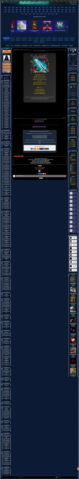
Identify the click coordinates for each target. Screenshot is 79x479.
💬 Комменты (74, 193)
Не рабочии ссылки (37, 45)
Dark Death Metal (6, 203)
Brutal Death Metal (6, 218)
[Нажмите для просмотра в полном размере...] (40, 72)
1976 (66, 7)
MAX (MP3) (73, 130)
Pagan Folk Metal (6, 289)
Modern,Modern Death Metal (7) (6, 380)
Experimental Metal (6, 102)
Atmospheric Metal (6, 132)
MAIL (34, 148)
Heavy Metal (6, 348)
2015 (70, 11)
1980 (9, 9)
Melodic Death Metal (6, 228)
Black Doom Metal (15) (6, 158)
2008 (43, 11)
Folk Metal (6, 279)
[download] (39, 123)
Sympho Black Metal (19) (6, 191)
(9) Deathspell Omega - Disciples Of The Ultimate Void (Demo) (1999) (74, 266)
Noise (6, 116)
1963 (17, 7)
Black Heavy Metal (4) (6, 161)
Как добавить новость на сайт (55, 45)
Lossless (72, 146)
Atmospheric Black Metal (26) (6, 155)
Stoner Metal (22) (6, 427)
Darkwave (6, 94)
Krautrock (6, 121)
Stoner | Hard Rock (6, 335)
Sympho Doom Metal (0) (6, 440)
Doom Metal (73, 167)
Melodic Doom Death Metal (6, 231)
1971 (47, 7)
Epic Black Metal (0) (6, 173)
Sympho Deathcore (6, 273)
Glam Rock (6, 108)
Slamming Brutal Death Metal (6, 237)
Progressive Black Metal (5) (6, 185)
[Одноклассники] (39, 165)
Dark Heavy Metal (6, 208)
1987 (36, 9)
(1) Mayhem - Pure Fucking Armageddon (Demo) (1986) (74, 238)
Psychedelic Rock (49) (6, 413)
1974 (58, 7)
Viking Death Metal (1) (6, 473)
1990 (47, 9)
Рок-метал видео (24, 45)
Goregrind (6, 318)
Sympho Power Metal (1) (6, 448)
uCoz (55, 477)
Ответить (73, 159)
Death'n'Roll (6, 96)
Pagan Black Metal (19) (6, 181)
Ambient (6, 90)
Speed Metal (6, 127)
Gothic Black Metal (6, 302)
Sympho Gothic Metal (6, 312)
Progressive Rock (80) (6, 411)
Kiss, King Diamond (74, 178)
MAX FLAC (46, 148)
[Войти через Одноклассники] (9, 72)
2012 (58, 11)
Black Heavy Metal (6, 349)
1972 (51, 7)
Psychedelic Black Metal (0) (6, 187)
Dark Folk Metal (6, 206)
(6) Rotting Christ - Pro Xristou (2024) (74, 255)
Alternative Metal (6, 85)
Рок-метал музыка (17, 45)
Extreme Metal (6, 104)
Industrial (6, 119)
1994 (62, 9)
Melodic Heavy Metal (6, 363)
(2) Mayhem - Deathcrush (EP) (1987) (74, 241)
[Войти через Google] (8, 72)
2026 (16, 49)
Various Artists (6, 82)
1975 (62, 7)
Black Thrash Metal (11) (6, 166)
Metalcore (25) (6, 369)
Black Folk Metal (6, 283)
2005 (32, 11)
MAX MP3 (41, 148)
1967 (32, 7)
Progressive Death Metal (6, 234)
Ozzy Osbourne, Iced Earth (74, 182)
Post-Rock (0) (6, 410)
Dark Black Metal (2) (6, 168)
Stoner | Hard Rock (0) (6, 430)
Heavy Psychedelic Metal (6, 360)
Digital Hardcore (6, 105)
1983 (20, 9)
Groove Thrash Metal (6, 325)
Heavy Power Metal (6, 356)
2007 (39, 11)
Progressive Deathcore (6, 269)
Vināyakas (75, 212)
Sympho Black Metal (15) (6, 437)
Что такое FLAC (64, 45)
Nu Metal (6, 122)
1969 (39, 7)
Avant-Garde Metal (6, 143)
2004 (28, 11)
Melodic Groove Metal (6, 327)
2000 (13, 11)
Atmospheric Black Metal (6, 136)
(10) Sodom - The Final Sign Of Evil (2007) (74, 270)
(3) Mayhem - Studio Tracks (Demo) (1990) (74, 245)
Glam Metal (6, 107)
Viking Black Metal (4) (6, 472)
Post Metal (6, 124)
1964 (20, 7)
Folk (6, 294)
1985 (28, 9)
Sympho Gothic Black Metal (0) (6, 193)
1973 (55, 7)
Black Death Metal (6, 216)
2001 (17, 11)
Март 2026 (73, 64)
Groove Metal (6, 323)
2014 (66, 11)
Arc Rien (75, 216)
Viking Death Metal (6, 246)
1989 (43, 9)
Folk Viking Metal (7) (6, 470)
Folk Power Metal (6, 286)
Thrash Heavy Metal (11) (6, 464)
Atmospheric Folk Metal (6, 134)
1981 (13, 9)
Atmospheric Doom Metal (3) (6, 253)
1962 (13, 7)
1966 (28, 7)
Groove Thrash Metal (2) (6, 456)
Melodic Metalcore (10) (6, 371)
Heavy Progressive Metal (6, 358)
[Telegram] (41, 165)
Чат (11, 45)
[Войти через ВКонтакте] (5, 72)
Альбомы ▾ (71, 45)
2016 (73, 11)
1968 (36, 7)
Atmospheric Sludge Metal (6, 138)
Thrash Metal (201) (6, 453)
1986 (32, 9)
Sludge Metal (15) (6, 422)
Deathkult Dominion (75, 208)
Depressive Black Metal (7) (6, 170)
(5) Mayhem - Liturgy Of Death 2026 (74, 251)
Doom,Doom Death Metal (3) (6, 258)
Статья (31, 45)
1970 (43, 7)
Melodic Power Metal (6, 396)
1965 (24, 7)
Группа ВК (73, 128)
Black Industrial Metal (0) (6, 163)
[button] (67, 27)
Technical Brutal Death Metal (6, 240)
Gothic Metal (6, 300)
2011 (55, 11)
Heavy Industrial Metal (6, 354)
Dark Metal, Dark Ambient (6, 200)
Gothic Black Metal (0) (6, 175)
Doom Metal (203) (6, 251)
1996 (70, 9)
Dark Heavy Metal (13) (6, 351)
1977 (70, 7)
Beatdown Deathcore (6, 265)
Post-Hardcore (6, 343)
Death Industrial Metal (6, 223)
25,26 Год (73, 111)
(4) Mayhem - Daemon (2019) (74, 248)
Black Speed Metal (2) (6, 165)
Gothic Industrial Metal (6, 307)
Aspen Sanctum (74, 229)
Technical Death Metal (6, 243)
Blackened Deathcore (6, 267)
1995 (66, 9)
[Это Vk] (39, 171)
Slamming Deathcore (6, 271)
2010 (51, 11)
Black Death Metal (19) (6, 156)
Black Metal (73, 77)
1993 (58, 9)
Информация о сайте (45, 45)
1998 (5, 11)
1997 (73, 9)
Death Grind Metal (6, 221)
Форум (73, 119)
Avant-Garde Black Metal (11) (6, 145)
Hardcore (6, 340)
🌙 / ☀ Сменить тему (73, 4)
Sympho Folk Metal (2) (6, 442)
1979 (5, 9)
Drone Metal (6, 99)
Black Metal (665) (6, 150)
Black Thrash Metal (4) (6, 455)
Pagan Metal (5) (6, 385)
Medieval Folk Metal (6, 288)
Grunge (6, 113)
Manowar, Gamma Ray (74, 179)
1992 (55, 9)
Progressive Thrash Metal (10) (6, 458)
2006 (36, 11)
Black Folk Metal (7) (6, 159)
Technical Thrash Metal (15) (6, 461)
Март (17, 49)
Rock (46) (6, 408)
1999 (9, 11)
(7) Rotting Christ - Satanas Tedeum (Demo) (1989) (74, 258)
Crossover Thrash (6, 93)
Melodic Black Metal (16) (6, 176)
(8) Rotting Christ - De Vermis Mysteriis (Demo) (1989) (74, 262)
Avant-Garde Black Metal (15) (6, 152)
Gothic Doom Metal (6, 305)
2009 (47, 11)
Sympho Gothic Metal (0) (6, 446)
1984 (24, 9)
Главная (7, 45)
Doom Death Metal (6, 225)
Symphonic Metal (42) (6, 435)
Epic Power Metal (6, 391)
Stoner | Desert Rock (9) (6, 414)
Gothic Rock (6, 110)
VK (31, 148)
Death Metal (73, 166)
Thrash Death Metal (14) (6, 462)
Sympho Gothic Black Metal (6, 309)
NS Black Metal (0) (6, 178)
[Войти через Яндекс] (6, 72)
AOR (6, 88)
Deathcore (6, 263)
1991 (51, 9)
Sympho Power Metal (6, 398)
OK (37, 148)
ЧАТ (49, 131)
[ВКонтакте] (38, 165)
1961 (9, 7)
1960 (5, 7)
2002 (20, 11)
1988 (39, 9)
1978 (73, 7)
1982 (17, 9)
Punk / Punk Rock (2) (6, 416)
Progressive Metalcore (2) (6, 373)
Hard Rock (6, 332)
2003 (24, 11)
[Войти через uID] (3, 72)
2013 (62, 11)
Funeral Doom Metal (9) (6, 256)
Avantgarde (6, 91)
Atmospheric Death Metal (6, 215)
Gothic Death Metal (6, 226)
